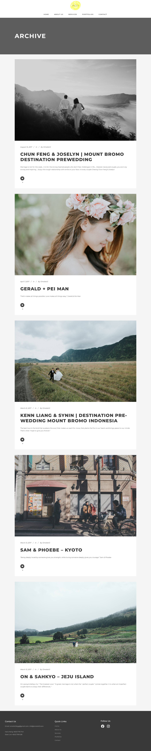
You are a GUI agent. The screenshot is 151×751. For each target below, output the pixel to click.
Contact (57, 740)
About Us (58, 729)
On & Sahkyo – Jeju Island (57, 676)
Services (58, 733)
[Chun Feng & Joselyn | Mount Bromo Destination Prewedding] (75, 100)
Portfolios (58, 737)
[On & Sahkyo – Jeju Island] (75, 622)
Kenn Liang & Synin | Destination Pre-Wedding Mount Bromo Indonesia (73, 418)
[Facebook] (103, 726)
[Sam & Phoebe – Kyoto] (75, 495)
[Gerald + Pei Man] (75, 234)
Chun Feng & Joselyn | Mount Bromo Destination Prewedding (72, 156)
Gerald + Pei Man (44, 288)
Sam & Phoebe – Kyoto (51, 550)
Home (57, 726)
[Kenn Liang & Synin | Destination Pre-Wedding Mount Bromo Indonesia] (75, 361)
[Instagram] (108, 726)
